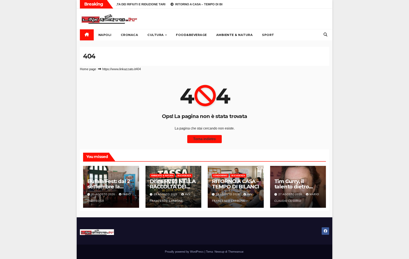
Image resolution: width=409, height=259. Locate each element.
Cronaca (129, 35)
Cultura (156, 35)
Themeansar (235, 251)
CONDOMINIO (220, 175)
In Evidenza (184, 175)
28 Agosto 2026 (228, 194)
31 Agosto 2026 (103, 194)
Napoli (104, 35)
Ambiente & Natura (234, 35)
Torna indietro (204, 139)
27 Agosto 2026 (290, 194)
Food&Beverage (191, 35)
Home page (88, 69)
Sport (268, 35)
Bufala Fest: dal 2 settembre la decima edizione (108, 186)
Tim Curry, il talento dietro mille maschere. (294, 186)
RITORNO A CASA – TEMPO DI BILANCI (235, 184)
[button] (325, 35)
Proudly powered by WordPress (184, 251)
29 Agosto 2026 (166, 194)
